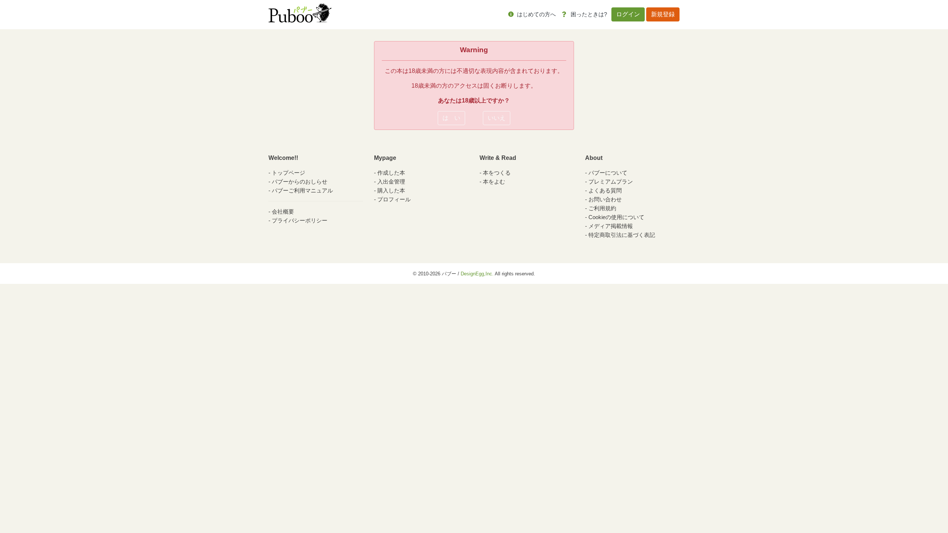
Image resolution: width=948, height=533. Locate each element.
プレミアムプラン (610, 181)
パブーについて (607, 173)
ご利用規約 (602, 208)
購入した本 (391, 190)
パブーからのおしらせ (299, 181)
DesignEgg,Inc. (477, 273)
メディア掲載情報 (610, 226)
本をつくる (497, 173)
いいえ (496, 118)
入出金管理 (391, 181)
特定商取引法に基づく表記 (621, 235)
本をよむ (494, 181)
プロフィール (394, 199)
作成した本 (391, 173)
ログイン (628, 14)
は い (451, 118)
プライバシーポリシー (299, 220)
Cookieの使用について (616, 217)
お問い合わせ (605, 199)
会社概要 (283, 211)
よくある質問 (605, 190)
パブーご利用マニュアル (302, 190)
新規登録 (663, 14)
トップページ (288, 173)
